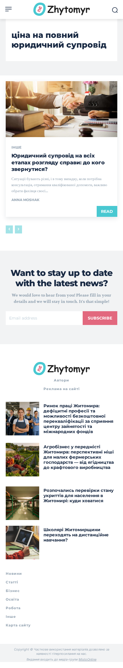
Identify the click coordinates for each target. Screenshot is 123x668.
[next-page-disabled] (18, 229)
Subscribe (100, 318)
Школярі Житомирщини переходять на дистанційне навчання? (76, 535)
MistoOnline (87, 659)
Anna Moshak (25, 200)
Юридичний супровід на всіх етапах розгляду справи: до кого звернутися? (58, 162)
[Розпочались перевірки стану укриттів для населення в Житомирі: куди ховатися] (22, 503)
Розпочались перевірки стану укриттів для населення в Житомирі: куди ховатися (78, 495)
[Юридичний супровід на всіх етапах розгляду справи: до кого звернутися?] (61, 109)
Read (107, 211)
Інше (16, 147)
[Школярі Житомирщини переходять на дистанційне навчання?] (22, 542)
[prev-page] (9, 229)
